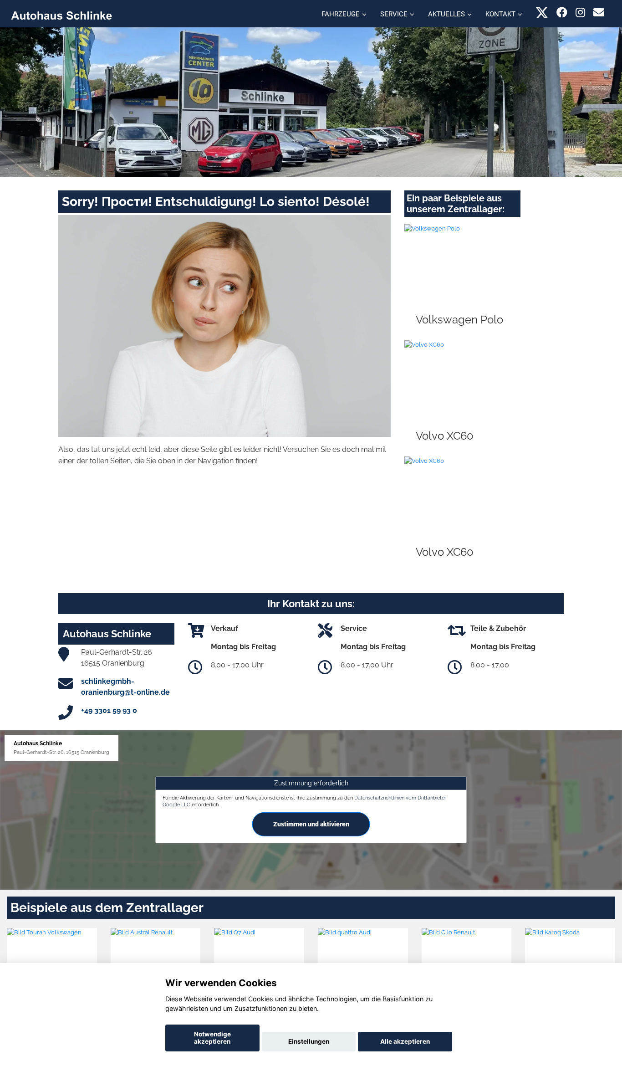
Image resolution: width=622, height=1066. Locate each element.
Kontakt (500, 14)
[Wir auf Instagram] (580, 12)
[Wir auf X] (542, 12)
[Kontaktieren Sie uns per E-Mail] (598, 12)
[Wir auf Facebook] (561, 12)
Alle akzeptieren (405, 1041)
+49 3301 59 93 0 (109, 710)
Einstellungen (308, 1041)
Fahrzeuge (340, 14)
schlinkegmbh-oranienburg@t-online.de (125, 687)
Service (394, 14)
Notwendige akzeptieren (212, 1037)
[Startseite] (61, 14)
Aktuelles (446, 14)
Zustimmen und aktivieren (311, 824)
